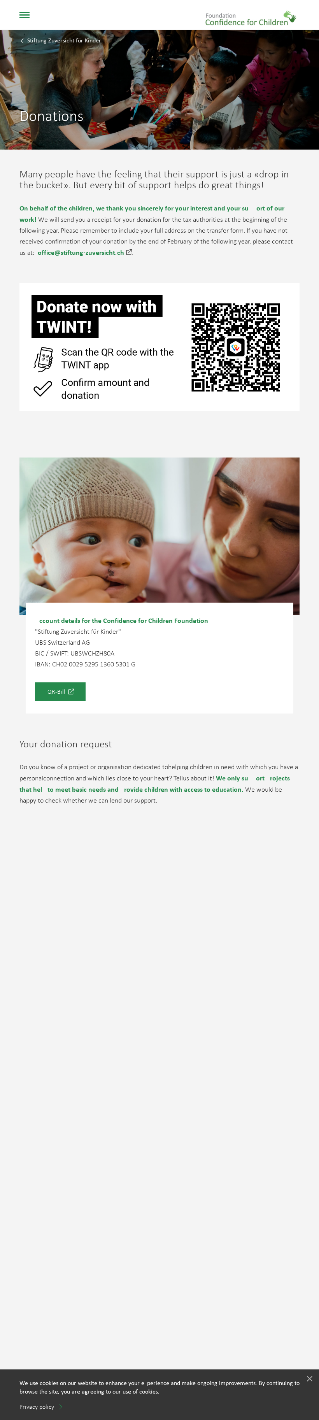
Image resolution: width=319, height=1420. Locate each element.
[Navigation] (24, 15)
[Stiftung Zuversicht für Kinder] (251, 14)
